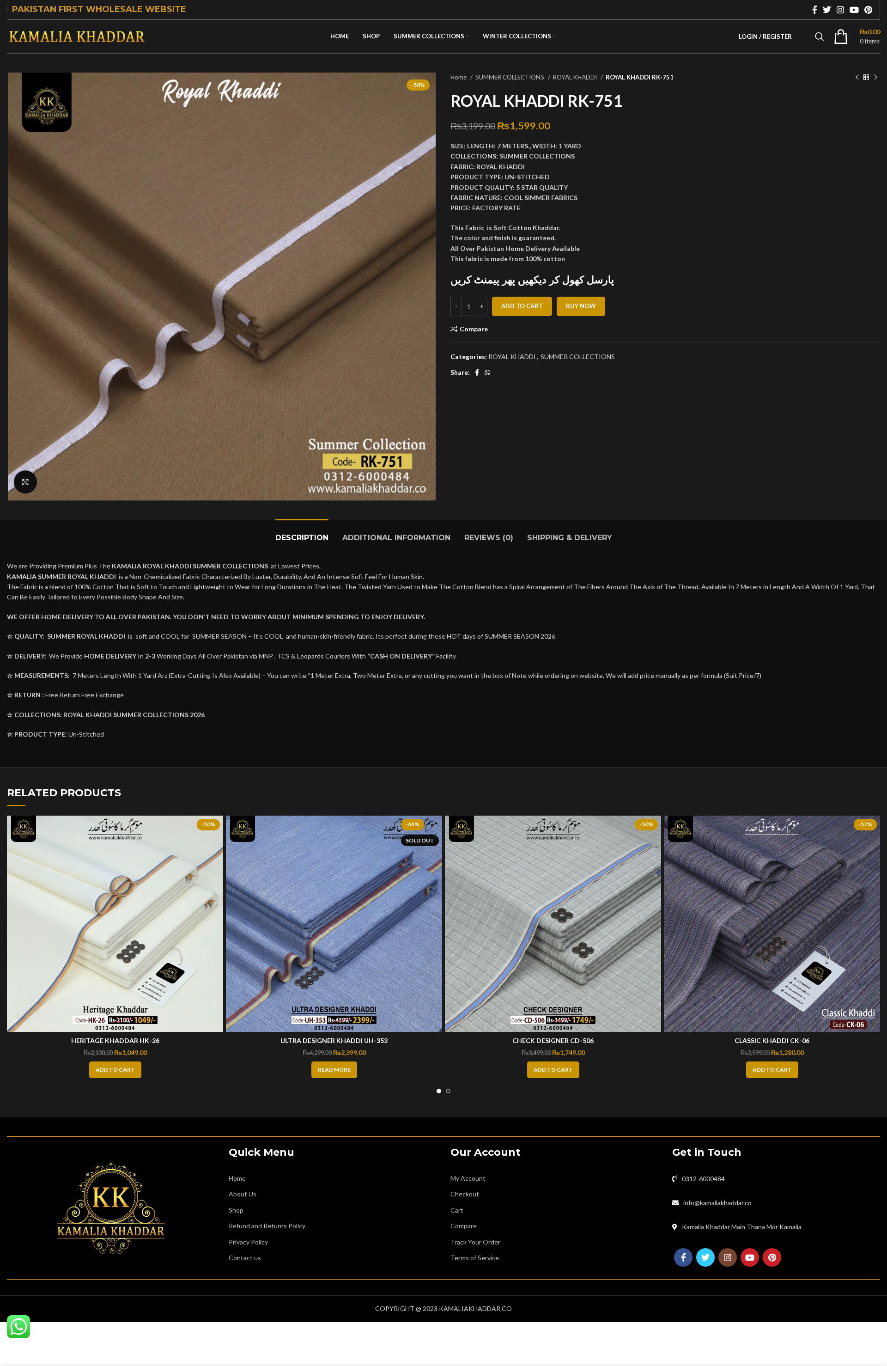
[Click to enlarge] (25, 482)
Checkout (464, 1194)
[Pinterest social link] (868, 10)
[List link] (776, 1179)
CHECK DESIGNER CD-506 (553, 1040)
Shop (236, 1210)
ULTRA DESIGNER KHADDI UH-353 (334, 1040)
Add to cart (522, 306)
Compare (463, 1226)
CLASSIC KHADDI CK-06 (772, 1040)
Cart (456, 1210)
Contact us (245, 1258)
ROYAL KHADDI (575, 77)
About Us (242, 1194)
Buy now (581, 306)
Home (459, 77)
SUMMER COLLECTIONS (510, 77)
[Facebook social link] (814, 10)
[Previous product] (857, 77)
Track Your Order (475, 1242)
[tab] (301, 533)
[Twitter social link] (827, 10)
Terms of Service (474, 1258)
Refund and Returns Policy (267, 1226)
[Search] (819, 36)
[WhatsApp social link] (487, 372)
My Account (468, 1178)
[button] (115, 1069)
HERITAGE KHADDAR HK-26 (115, 1040)
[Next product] (875, 77)
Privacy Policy (248, 1242)
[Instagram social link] (840, 10)
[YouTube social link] (854, 10)
